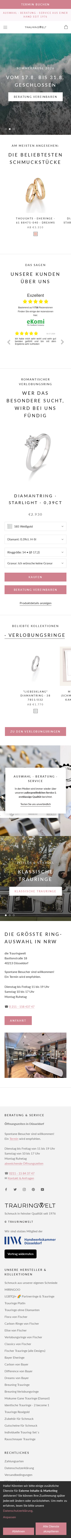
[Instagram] (24, 1189)
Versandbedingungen (18, 1474)
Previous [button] (8, 342)
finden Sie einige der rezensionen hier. (35, 313)
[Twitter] (15, 1189)
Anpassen (9, 1517)
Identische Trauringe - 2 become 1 (27, 1405)
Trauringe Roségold (17, 1412)
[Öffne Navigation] (5, 27)
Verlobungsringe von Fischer (23, 1337)
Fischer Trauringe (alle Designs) (25, 1350)
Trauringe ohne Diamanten (22, 1310)
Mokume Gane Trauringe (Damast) (27, 1398)
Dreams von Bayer (17, 1378)
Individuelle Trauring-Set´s (22, 1432)
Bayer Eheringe (14, 1357)
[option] (35, 345)
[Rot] (35, 233)
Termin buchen (35, 4)
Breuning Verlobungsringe (22, 1391)
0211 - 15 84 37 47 (21, 1173)
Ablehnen (18, 1531)
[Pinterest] (33, 1189)
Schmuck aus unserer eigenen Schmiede (31, 1282)
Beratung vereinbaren (35, 96)
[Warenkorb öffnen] (66, 27)
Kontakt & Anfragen (21, 1178)
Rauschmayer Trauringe (20, 1439)
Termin (13, 1138)
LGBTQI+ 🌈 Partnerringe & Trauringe (29, 1296)
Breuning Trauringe (17, 1384)
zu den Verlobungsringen (35, 731)
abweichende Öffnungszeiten (24, 1163)
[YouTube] (42, 1189)
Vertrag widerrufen (21, 1254)
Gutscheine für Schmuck (21, 1425)
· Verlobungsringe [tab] (35, 635)
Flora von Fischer (16, 1316)
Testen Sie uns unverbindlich (35, 804)
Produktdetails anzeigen (35, 603)
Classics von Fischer (18, 1344)
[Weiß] (35, 711)
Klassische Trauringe (35, 891)
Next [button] (62, 342)
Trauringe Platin (15, 1303)
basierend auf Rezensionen (35, 307)
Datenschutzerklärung (19, 1468)
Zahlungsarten (14, 1461)
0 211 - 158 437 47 (21, 1006)
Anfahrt (18, 1020)
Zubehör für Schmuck (19, 1418)
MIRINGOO (12, 1289)
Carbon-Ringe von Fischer (22, 1323)
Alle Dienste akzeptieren (51, 1528)
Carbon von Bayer (16, 1364)
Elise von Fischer (16, 1330)
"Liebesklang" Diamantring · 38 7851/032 (35, 695)
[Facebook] (6, 1189)
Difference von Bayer (19, 1371)
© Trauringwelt (19, 1221)
